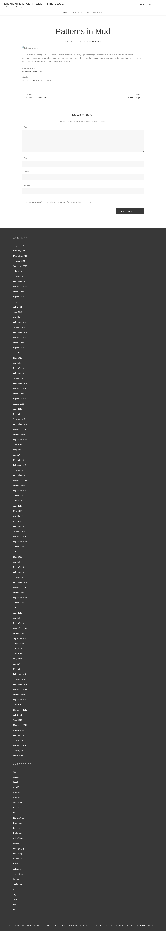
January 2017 (19, 531)
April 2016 (18, 562)
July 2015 (17, 608)
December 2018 (20, 424)
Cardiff (16, 787)
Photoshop (17, 853)
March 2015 (18, 623)
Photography (18, 848)
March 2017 (18, 521)
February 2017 (19, 526)
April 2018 (18, 455)
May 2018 (17, 450)
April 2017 (18, 516)
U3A (15, 904)
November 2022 (20, 286)
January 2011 (19, 740)
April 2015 (18, 618)
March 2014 (18, 669)
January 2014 (19, 679)
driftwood (17, 802)
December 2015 (20, 582)
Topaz (15, 894)
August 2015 (18, 603)
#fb (14, 772)
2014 (24, 80)
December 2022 (20, 281)
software (17, 869)
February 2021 (19, 322)
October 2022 (19, 291)
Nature (34, 72)
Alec (29, 80)
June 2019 (17, 409)
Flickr (15, 813)
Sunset (16, 879)
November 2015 (20, 587)
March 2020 (18, 368)
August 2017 (18, 496)
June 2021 (17, 312)
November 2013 (20, 689)
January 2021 (19, 327)
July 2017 (17, 501)
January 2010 (19, 751)
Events (16, 807)
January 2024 (19, 261)
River (40, 72)
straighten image (20, 874)
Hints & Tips (146, 4)
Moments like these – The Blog (34, 3)
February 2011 (19, 735)
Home (66, 12)
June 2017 (17, 506)
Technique (17, 884)
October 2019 (19, 393)
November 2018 (20, 429)
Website (27, 185)
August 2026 (18, 246)
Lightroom (17, 833)
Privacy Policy (104, 925)
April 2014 (18, 664)
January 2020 (19, 378)
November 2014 (20, 628)
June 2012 (17, 720)
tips (14, 889)
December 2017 (20, 475)
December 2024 (20, 256)
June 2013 (17, 705)
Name (27, 158)
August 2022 (18, 302)
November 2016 (20, 536)
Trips (15, 899)
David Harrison (93, 41)
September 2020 (20, 348)
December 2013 (20, 684)
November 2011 (20, 725)
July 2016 (17, 552)
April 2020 (18, 363)
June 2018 (17, 445)
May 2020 (17, 358)
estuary (34, 80)
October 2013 (19, 694)
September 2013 (20, 699)
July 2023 (17, 271)
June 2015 (17, 613)
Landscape (17, 828)
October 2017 (19, 485)
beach (15, 782)
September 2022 (20, 297)
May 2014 (17, 659)
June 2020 (17, 353)
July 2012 (17, 715)
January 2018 (19, 470)
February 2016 (19, 572)
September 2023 (20, 266)
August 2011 (18, 730)
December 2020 (20, 332)
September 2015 (20, 597)
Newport (41, 80)
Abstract (17, 777)
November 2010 (20, 745)
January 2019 (19, 419)
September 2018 (20, 439)
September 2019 (20, 399)
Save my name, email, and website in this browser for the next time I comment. (57, 202)
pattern (48, 80)
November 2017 (20, 480)
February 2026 (19, 251)
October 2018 (19, 434)
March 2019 (18, 414)
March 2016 (18, 567)
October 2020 (19, 342)
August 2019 (18, 404)
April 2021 (18, 317)
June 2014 (17, 654)
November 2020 (20, 337)
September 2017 (20, 490)
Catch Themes (148, 925)
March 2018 (18, 460)
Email (27, 171)
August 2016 (18, 547)
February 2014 (19, 674)
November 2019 (20, 388)
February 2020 (19, 373)
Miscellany (78, 12)
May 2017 (17, 511)
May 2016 (17, 557)
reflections (17, 859)
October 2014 (19, 633)
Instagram (17, 823)
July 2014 (17, 648)
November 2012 (20, 710)
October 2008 (19, 756)
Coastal (16, 792)
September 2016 (20, 541)
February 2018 (19, 465)
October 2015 (19, 592)
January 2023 (19, 276)
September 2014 (20, 638)
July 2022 (17, 307)
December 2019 (20, 383)
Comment (29, 127)
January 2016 (19, 577)
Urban (16, 909)
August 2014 (18, 643)
